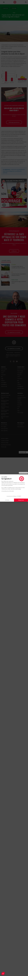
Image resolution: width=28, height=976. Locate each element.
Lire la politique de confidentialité (7, 491)
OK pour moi (21, 500)
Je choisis (7, 500)
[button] (3, 973)
